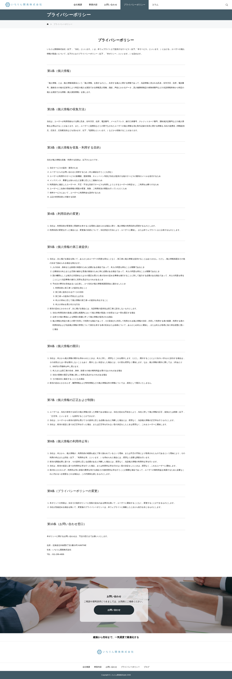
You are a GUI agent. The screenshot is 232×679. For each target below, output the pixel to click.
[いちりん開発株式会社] (24, 4)
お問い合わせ (110, 4)
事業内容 (93, 4)
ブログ (146, 667)
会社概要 (78, 4)
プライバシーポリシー (134, 4)
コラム (155, 4)
